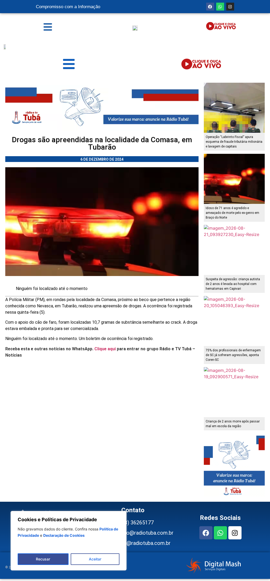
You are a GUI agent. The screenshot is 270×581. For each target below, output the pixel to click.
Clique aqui (105, 348)
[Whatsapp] (220, 7)
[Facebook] (210, 7)
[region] (69, 540)
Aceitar (95, 559)
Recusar (43, 559)
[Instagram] (230, 7)
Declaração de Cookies (64, 535)
